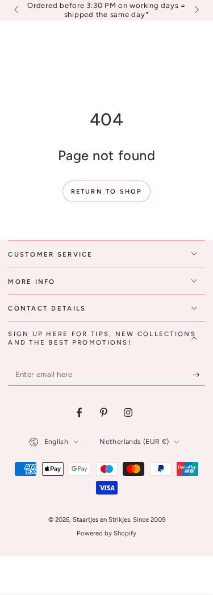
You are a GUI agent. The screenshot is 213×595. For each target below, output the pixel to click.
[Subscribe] (199, 375)
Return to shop (107, 191)
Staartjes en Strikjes (101, 519)
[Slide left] (17, 10)
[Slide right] (195, 10)
